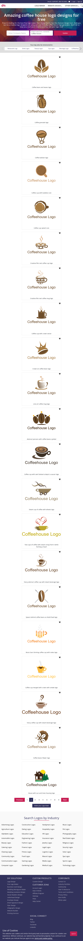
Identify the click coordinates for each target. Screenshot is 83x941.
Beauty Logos (6, 843)
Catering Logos (7, 847)
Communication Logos (9, 861)
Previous (19, 800)
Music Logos (67, 825)
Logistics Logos (47, 852)
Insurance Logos (48, 838)
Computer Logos (7, 865)
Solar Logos (67, 852)
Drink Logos (25, 48)
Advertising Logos (8, 825)
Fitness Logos (26, 852)
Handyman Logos (48, 825)
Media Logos (46, 861)
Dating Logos (26, 829)
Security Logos (68, 847)
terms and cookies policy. (44, 938)
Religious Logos (68, 843)
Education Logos (27, 834)
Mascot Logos (47, 856)
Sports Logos (67, 861)
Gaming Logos (27, 861)
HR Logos (45, 834)
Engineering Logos (28, 838)
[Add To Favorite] (60, 56)
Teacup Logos (38, 48)
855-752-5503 (63, 1)
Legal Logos (46, 847)
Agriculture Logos (8, 829)
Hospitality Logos (48, 829)
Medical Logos (47, 865)
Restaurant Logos (13, 48)
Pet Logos (66, 829)
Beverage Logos (64, 48)
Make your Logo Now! (41, 806)
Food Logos (26, 856)
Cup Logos (51, 48)
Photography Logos (69, 834)
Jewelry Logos (47, 843)
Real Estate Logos (69, 838)
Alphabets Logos (7, 834)
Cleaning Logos (7, 852)
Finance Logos (27, 847)
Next (65, 800)
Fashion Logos (27, 843)
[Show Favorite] (69, 1)
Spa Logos (66, 856)
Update (65, 33)
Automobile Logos (8, 838)
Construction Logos (28, 825)
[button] (80, 49)
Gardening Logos (28, 865)
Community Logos (8, 856)
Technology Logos (69, 865)
